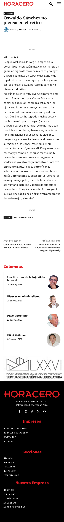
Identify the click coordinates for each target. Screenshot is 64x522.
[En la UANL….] (53, 340)
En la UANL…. (16, 335)
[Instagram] (25, 411)
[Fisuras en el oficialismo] (53, 301)
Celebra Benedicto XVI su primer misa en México (17, 246)
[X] (26, 38)
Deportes (8, 13)
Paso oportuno (17, 315)
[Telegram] (42, 38)
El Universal (20, 29)
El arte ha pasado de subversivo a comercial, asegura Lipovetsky (47, 247)
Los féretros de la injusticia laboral (26, 279)
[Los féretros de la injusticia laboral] (53, 282)
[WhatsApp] (34, 38)
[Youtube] (44, 411)
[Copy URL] (51, 38)
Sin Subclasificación (23, 217)
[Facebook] (18, 38)
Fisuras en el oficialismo (24, 296)
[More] (59, 38)
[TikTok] (32, 411)
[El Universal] (7, 29)
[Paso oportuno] (53, 321)
